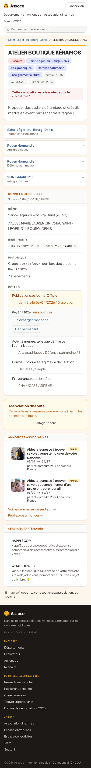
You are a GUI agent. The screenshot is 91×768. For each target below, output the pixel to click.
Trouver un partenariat (18, 701)
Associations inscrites (59, 14)
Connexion (76, 6)
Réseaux (10, 667)
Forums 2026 (12, 21)
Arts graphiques (21, 68)
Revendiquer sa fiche (18, 682)
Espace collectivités (18, 736)
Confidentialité (62, 762)
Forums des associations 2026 (25, 708)
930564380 (17, 82)
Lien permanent (26, 329)
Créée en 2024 (42, 82)
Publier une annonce (18, 688)
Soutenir (10, 749)
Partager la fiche (46, 423)
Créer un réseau (15, 695)
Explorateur (12, 654)
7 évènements (19, 276)
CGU (78, 762)
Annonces (34, 14)
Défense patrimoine (51, 68)
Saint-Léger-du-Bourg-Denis (27, 39)
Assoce (17, 5)
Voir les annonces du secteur (32, 509)
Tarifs (7, 743)
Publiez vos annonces (25, 515)
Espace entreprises (17, 730)
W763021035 (54, 75)
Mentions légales (39, 762)
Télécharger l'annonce (31, 320)
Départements (14, 14)
